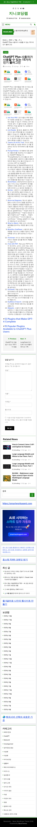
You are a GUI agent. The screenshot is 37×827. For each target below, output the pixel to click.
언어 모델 (7, 779)
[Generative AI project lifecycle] (32, 33)
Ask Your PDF (12, 118)
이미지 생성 (7, 791)
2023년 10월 (8, 694)
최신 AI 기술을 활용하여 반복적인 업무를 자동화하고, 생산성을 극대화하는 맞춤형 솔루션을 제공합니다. (18, 550)
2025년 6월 (7, 635)
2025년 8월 (7, 628)
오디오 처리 (7, 787)
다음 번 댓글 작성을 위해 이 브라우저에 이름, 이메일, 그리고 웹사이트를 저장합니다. (18, 420)
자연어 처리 (7, 798)
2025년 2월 (7, 651)
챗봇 (5, 802)
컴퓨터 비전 (7, 806)
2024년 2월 (7, 682)
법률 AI (6, 763)
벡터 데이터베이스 (10, 767)
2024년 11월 (8, 663)
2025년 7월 (7, 631)
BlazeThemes (22, 823)
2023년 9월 (7, 698)
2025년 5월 (7, 639)
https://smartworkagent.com (17, 503)
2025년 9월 (7, 624)
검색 (4, 491)
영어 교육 (7, 783)
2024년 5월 (7, 674)
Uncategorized (8, 744)
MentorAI (7, 740)
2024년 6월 (7, 670)
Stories (10, 190)
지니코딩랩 (18, 13)
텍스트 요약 (7, 810)
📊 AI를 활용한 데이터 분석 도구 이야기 (17, 593)
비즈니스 (7, 771)
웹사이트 (8, 410)
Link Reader (12, 130)
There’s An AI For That (16, 142)
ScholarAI (11, 289)
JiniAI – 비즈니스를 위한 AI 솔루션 (14, 31)
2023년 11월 (8, 690)
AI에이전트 (7, 732)
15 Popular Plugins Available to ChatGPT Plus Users (17, 329)
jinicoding (8, 66)
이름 (7, 394)
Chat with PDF (13, 244)
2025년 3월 (7, 647)
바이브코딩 (7, 759)
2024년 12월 (8, 659)
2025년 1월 (7, 655)
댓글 (7, 370)
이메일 (8, 402)
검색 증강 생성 (8, 748)
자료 (5, 794)
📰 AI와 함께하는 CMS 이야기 (20, 2)
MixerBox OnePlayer (15, 229)
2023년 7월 (7, 705)
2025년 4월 (7, 643)
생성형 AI (7, 775)
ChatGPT (6, 736)
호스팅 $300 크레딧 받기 (15, 559)
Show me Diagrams (15, 200)
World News (12, 182)
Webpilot (11, 308)
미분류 (6, 52)
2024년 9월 (7, 666)
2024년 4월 (7, 678)
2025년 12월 (8, 616)
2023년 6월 (7, 709)
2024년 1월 (7, 686)
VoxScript (11, 238)
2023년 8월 (7, 702)
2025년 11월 (8, 620)
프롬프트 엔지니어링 (10, 814)
